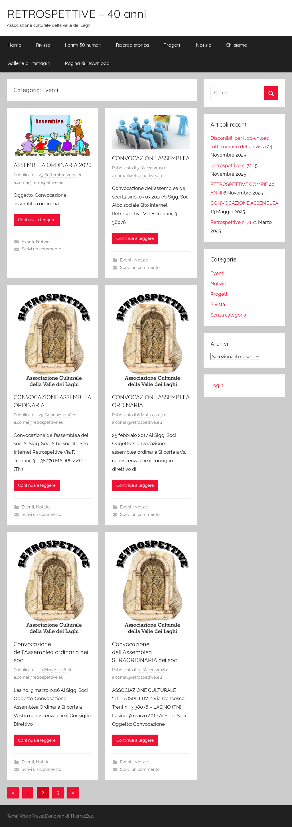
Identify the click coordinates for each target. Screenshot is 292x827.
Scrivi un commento (41, 249)
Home (14, 45)
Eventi (28, 241)
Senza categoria (228, 315)
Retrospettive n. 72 (231, 165)
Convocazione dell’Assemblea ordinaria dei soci (51, 652)
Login (216, 385)
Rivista (43, 45)
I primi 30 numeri (83, 45)
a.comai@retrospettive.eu (39, 182)
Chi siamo (236, 45)
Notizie (203, 45)
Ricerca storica (132, 45)
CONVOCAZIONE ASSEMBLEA (151, 158)
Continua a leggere (37, 219)
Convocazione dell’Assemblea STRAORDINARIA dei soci (145, 652)
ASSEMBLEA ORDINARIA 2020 (53, 165)
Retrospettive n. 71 (230, 222)
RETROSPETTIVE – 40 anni (76, 14)
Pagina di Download (87, 63)
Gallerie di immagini (28, 63)
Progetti (172, 45)
